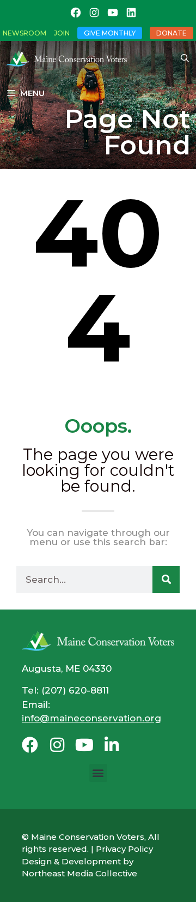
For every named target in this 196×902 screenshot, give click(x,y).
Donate (171, 33)
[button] (98, 773)
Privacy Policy (124, 849)
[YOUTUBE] (113, 13)
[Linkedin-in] (111, 745)
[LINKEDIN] (131, 13)
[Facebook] (30, 745)
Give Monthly (110, 33)
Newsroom (24, 33)
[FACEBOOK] (76, 13)
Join (62, 33)
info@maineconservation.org (91, 718)
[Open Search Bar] (185, 58)
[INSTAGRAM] (94, 13)
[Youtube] (84, 745)
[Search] (166, 579)
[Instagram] (57, 745)
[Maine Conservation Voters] (69, 58)
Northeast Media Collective (79, 873)
